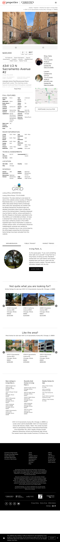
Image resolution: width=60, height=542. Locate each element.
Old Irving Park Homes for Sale (46, 390)
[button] (46, 95)
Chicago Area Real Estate (11, 454)
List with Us (51, 456)
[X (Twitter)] (10, 504)
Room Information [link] (19, 57)
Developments (32, 459)
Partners (31, 462)
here (16, 540)
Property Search (33, 456)
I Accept (51, 538)
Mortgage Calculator (46, 109)
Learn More (35, 269)
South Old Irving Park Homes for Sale (48, 396)
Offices (50, 452)
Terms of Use (51, 460)
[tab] (11, 243)
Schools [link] (20, 59)
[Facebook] (6, 504)
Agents (50, 454)
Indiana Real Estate (9, 456)
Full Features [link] (9, 57)
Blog (30, 463)
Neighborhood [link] (28, 59)
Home (30, 452)
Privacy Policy (52, 459)
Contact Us (51, 457)
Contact (47, 65)
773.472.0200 (48, 60)
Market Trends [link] (23, 60)
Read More (17, 89)
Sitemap (48, 506)
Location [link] (14, 59)
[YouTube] (18, 504)
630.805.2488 (48, 81)
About (30, 454)
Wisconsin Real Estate (10, 459)
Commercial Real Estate (10, 452)
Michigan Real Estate (10, 457)
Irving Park (9, 78)
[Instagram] (14, 504)
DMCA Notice (51, 462)
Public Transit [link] (14, 60)
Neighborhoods (33, 457)
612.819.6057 (48, 63)
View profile (48, 67)
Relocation (32, 460)
